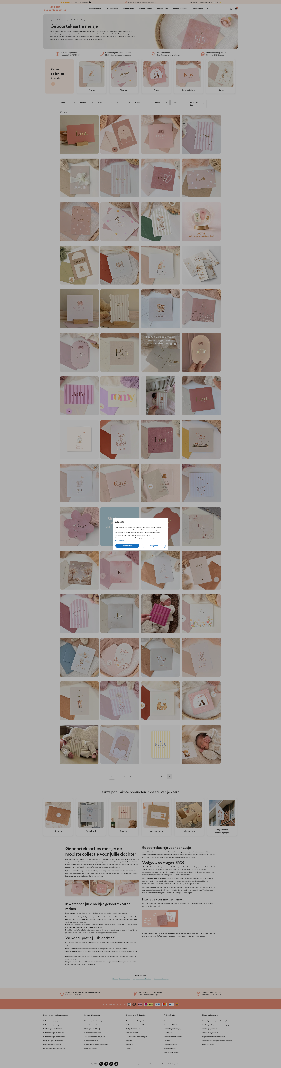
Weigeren (154, 545)
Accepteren (127, 545)
